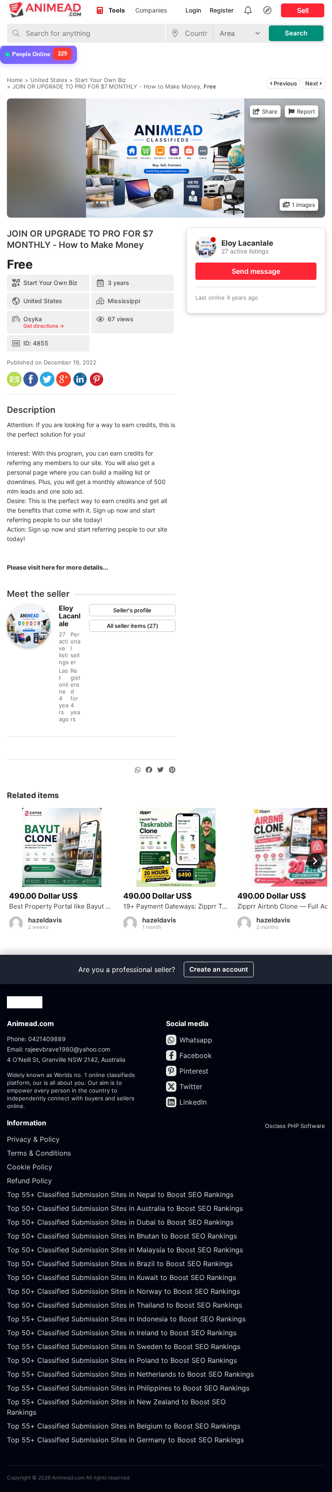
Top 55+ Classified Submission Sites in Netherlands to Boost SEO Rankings (130, 1374)
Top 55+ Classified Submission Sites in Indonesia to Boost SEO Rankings (126, 1319)
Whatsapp (195, 1040)
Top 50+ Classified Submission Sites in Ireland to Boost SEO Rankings (121, 1332)
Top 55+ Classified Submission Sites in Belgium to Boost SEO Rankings (123, 1426)
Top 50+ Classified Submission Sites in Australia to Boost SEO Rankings (125, 1208)
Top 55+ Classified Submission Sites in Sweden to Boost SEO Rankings (123, 1346)
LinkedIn (193, 1102)
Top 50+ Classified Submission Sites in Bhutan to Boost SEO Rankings (122, 1236)
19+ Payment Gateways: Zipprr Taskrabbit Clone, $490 (176, 906)
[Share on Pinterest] (172, 770)
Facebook (195, 1055)
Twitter (190, 1086)
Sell (303, 10)
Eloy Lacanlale (69, 615)
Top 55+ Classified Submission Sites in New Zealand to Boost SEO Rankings (116, 1406)
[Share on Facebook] (149, 770)
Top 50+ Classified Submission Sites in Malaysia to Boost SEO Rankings (125, 1249)
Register (221, 10)
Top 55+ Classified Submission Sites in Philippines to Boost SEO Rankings (128, 1388)
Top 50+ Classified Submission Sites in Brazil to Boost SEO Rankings (120, 1263)
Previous (284, 83)
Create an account (218, 969)
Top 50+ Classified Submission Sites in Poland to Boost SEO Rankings (122, 1360)
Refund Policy (29, 1180)
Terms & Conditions (39, 1153)
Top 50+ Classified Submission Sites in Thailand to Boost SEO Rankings (124, 1305)
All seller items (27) (132, 625)
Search (296, 33)
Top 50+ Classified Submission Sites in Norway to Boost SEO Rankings (123, 1291)
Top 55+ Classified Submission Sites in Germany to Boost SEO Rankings (125, 1439)
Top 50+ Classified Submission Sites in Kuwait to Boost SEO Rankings (121, 1277)
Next (312, 83)
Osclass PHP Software (295, 1125)
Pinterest (193, 1071)
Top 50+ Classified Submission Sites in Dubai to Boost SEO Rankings (120, 1222)
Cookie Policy (29, 1167)
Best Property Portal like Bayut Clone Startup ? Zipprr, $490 (62, 906)
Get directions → (43, 326)
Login (193, 10)
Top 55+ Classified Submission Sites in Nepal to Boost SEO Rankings (120, 1194)
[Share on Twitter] (160, 770)
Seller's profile (132, 610)
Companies (151, 10)
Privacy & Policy (33, 1139)
